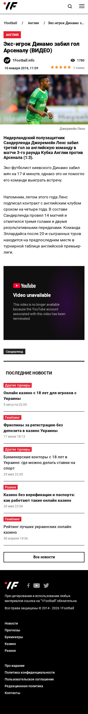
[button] (70, 7)
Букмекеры (14, 637)
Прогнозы (12, 630)
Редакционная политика (24, 686)
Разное (10, 487)
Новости (11, 623)
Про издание (15, 666)
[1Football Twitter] (46, 586)
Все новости (44, 557)
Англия (12, 35)
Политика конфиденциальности (30, 672)
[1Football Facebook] (28, 586)
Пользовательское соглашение (29, 679)
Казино (10, 644)
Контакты (12, 693)
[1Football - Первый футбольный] (11, 6)
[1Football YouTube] (36, 586)
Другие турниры (17, 385)
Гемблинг (12, 417)
